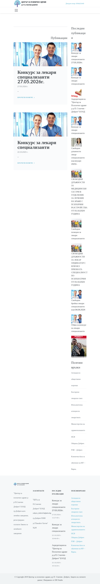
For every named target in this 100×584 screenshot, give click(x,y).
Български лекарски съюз (76, 395)
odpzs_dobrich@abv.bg (42, 513)
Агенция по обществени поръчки (76, 379)
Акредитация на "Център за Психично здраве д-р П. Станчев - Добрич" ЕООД (78, 105)
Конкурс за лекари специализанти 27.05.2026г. (36, 76)
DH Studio (59, 580)
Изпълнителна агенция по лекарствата (77, 411)
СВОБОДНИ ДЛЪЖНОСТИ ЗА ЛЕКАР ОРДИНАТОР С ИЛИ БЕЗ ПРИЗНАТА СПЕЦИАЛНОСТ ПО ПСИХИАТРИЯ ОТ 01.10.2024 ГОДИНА (79, 269)
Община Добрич (77, 443)
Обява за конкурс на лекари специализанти (78, 328)
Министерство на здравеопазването (78, 427)
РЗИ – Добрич (76, 450)
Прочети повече (25, 97)
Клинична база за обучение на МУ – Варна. (78, 462)
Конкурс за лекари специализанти (36, 144)
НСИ (73, 437)
